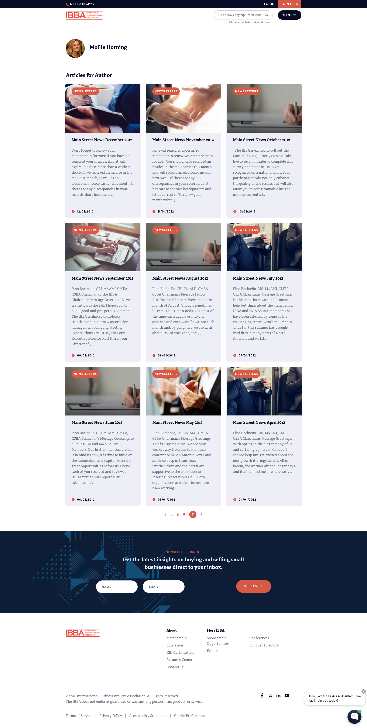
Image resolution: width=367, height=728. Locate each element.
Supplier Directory (264, 645)
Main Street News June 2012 (97, 422)
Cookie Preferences (189, 716)
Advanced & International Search (251, 22)
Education (175, 645)
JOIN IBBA (289, 4)
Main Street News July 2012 (258, 278)
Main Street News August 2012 (180, 278)
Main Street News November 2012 (183, 139)
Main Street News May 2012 (177, 422)
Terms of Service (79, 716)
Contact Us (175, 667)
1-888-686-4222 (82, 4)
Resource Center (179, 660)
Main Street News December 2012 (102, 139)
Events (212, 651)
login (269, 4)
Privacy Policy (110, 716)
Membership (177, 638)
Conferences (259, 638)
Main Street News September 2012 (102, 278)
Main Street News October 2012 (261, 139)
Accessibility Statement (148, 716)
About (172, 630)
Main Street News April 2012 (259, 422)
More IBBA (215, 630)
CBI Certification (180, 652)
